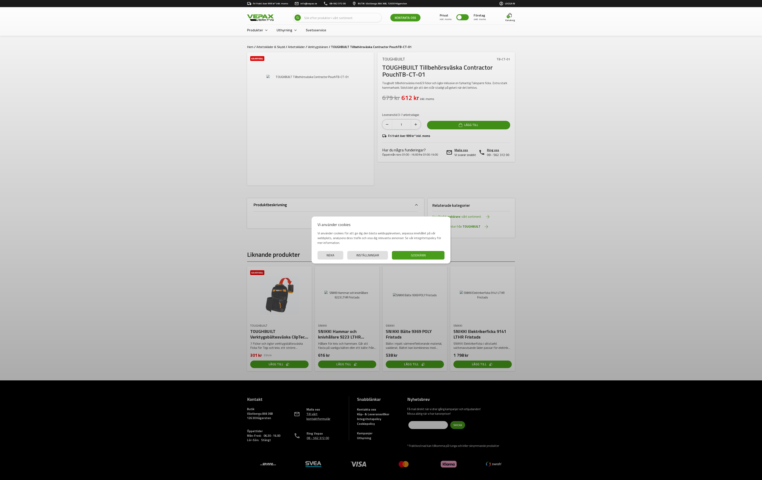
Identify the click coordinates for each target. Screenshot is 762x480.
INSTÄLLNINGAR (367, 255)
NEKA (330, 255)
